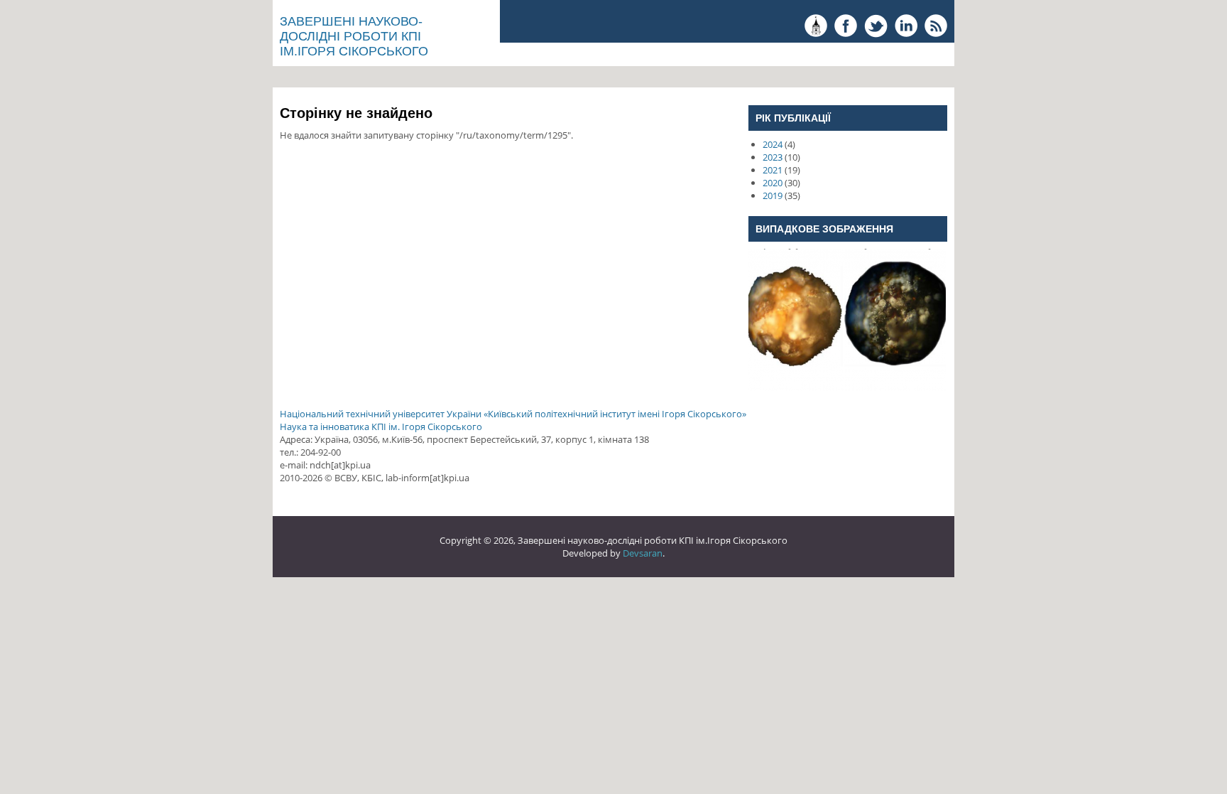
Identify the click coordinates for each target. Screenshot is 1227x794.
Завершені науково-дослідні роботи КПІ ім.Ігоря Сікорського (354, 36)
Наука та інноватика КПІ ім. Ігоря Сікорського (381, 426)
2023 (772, 157)
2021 (772, 169)
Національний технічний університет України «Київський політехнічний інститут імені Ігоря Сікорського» (513, 413)
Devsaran (642, 553)
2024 (772, 144)
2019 (772, 195)
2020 (772, 182)
